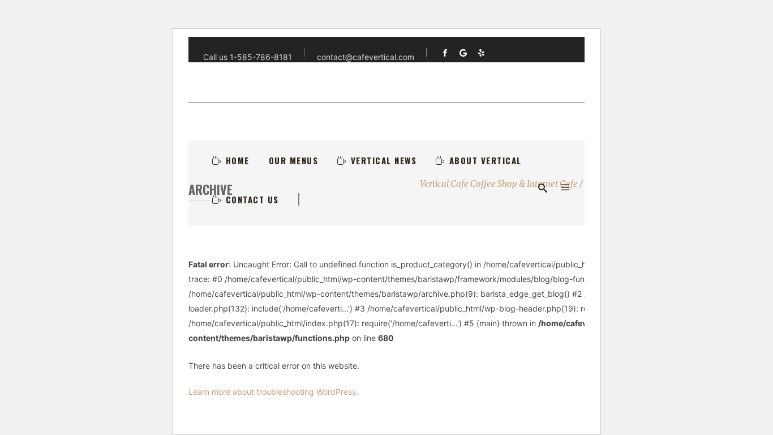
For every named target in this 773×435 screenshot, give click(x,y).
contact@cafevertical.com (365, 57)
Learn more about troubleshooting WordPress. (273, 391)
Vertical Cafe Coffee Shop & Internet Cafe (499, 184)
